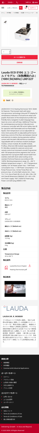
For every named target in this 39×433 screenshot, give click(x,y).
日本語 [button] (10, 2)
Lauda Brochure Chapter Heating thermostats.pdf (18, 268)
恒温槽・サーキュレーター (27, 13)
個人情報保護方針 (9, 419)
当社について (8, 411)
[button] (3, 2)
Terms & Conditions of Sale (13, 417)
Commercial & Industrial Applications (16, 368)
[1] (9, 53)
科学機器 (9, 13)
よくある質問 (8, 399)
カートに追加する (19, 57)
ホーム (3, 13)
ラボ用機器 (16, 13)
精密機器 (6, 363)
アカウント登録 (9, 380)
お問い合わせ (8, 397)
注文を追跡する (9, 385)
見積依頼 (19, 62)
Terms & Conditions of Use (13, 414)
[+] (9, 51)
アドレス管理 (8, 388)
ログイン (33, 8)
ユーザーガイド (9, 402)
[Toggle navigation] (3, 7)
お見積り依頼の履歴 (10, 382)
